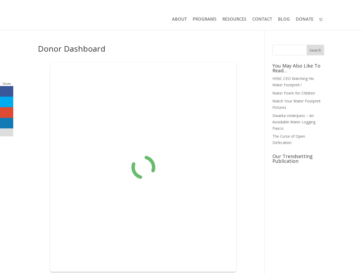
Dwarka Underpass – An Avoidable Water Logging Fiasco (293, 122)
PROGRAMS (205, 19)
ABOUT (179, 19)
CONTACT (262, 19)
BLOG (284, 19)
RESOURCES (234, 19)
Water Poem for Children (293, 93)
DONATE (305, 19)
